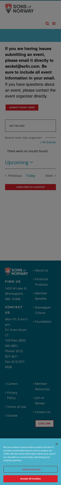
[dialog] (30, 461)
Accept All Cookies (30, 478)
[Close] (57, 444)
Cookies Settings (31, 469)
